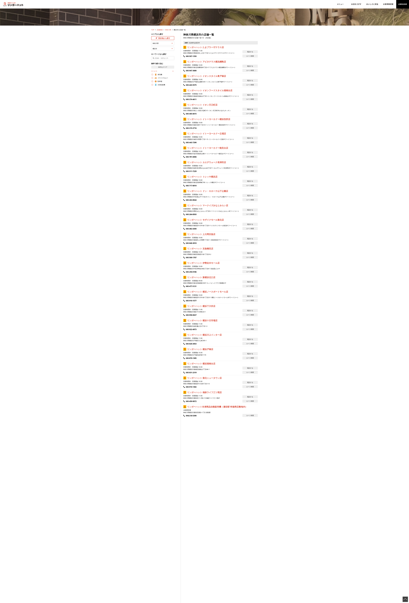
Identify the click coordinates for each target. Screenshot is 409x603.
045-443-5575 (191, 85)
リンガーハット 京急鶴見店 (200, 248)
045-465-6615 (191, 114)
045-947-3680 (191, 70)
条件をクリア (162, 67)
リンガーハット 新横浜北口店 (201, 277)
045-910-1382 (191, 387)
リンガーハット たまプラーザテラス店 (205, 47)
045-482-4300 (191, 229)
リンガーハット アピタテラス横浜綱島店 (206, 61)
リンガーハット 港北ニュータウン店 (204, 377)
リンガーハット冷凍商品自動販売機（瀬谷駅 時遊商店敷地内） (217, 406)
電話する (250, 52)
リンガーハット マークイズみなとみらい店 (207, 205)
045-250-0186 (191, 272)
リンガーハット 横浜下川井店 (201, 306)
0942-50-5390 (191, 415)
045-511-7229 (191, 171)
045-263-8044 (191, 200)
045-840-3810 (191, 243)
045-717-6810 (191, 185)
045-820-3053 (191, 344)
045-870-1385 (191, 358)
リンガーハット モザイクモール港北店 (205, 219)
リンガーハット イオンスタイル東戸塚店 (206, 76)
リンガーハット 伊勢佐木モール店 (203, 262)
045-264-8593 (191, 214)
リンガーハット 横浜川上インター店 (204, 334)
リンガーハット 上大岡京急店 (201, 234)
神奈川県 (168, 30)
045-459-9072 (191, 401)
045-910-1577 (191, 300)
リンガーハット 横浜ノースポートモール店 (207, 291)
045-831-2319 (191, 372)
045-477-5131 (191, 286)
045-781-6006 (191, 157)
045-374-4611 (191, 99)
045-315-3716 (191, 128)
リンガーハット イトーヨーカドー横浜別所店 (208, 119)
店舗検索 (160, 30)
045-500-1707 (191, 257)
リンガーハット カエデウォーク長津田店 (206, 162)
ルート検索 (250, 56)
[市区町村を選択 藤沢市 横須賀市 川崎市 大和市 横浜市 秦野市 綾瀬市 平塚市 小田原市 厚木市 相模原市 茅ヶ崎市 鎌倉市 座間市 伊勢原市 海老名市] (162, 49)
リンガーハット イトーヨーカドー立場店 (206, 133)
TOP (152, 30)
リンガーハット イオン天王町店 (202, 104)
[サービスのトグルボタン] (173, 71)
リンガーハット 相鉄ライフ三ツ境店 (204, 392)
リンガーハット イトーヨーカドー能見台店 (207, 147)
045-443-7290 (191, 142)
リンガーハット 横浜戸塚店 (200, 349)
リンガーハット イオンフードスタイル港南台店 (209, 90)
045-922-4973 (191, 329)
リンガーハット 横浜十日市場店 (202, 320)
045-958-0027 (191, 315)
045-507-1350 (191, 56)
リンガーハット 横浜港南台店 (201, 363)
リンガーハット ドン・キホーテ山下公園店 (207, 191)
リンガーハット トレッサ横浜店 (202, 176)
